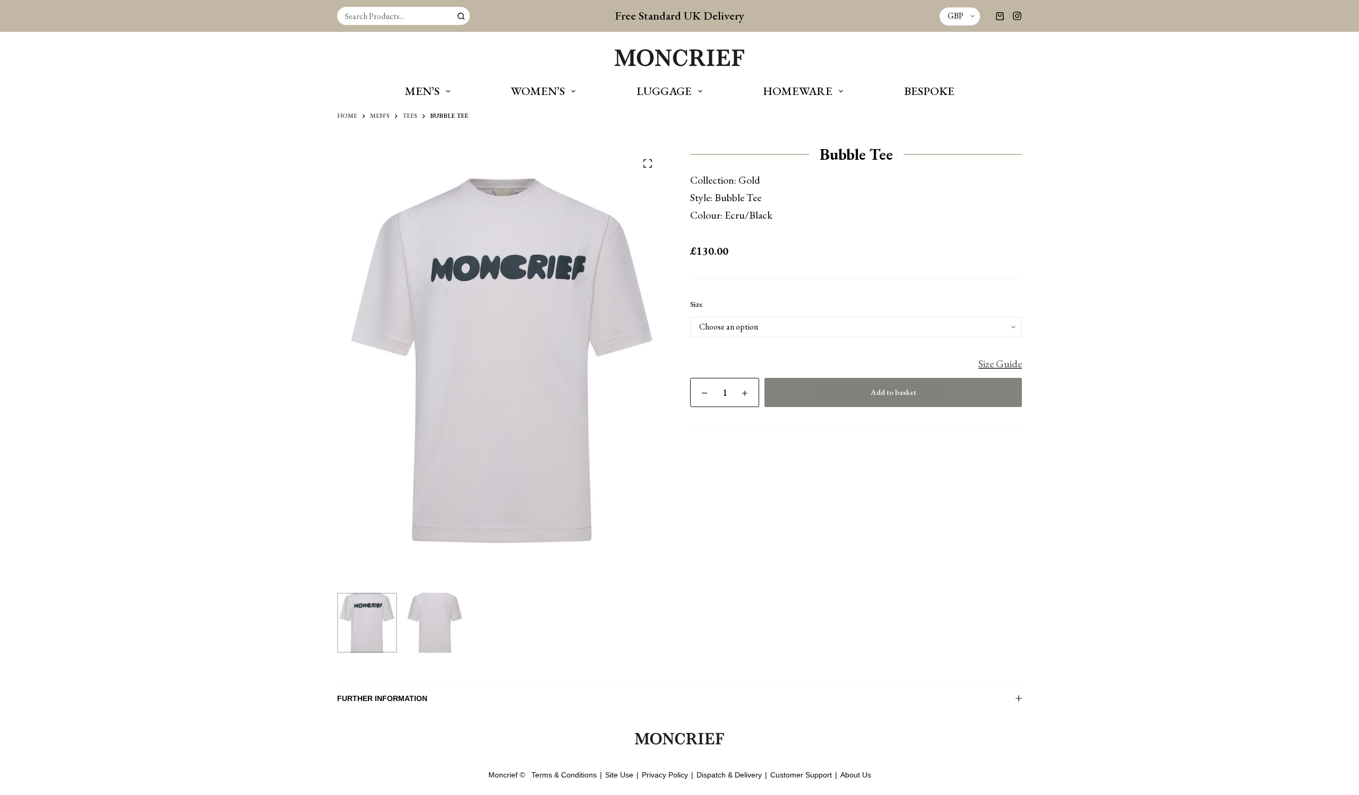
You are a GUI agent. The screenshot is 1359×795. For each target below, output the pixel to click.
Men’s (422, 91)
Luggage (664, 91)
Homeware (797, 91)
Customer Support (801, 775)
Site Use (619, 775)
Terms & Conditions (564, 775)
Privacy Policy (665, 775)
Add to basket (893, 392)
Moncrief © (506, 775)
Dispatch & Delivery (729, 775)
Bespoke (929, 91)
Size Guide (1000, 363)
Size (696, 304)
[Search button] (461, 16)
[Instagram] (1017, 16)
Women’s (538, 91)
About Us (855, 775)
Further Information (382, 698)
